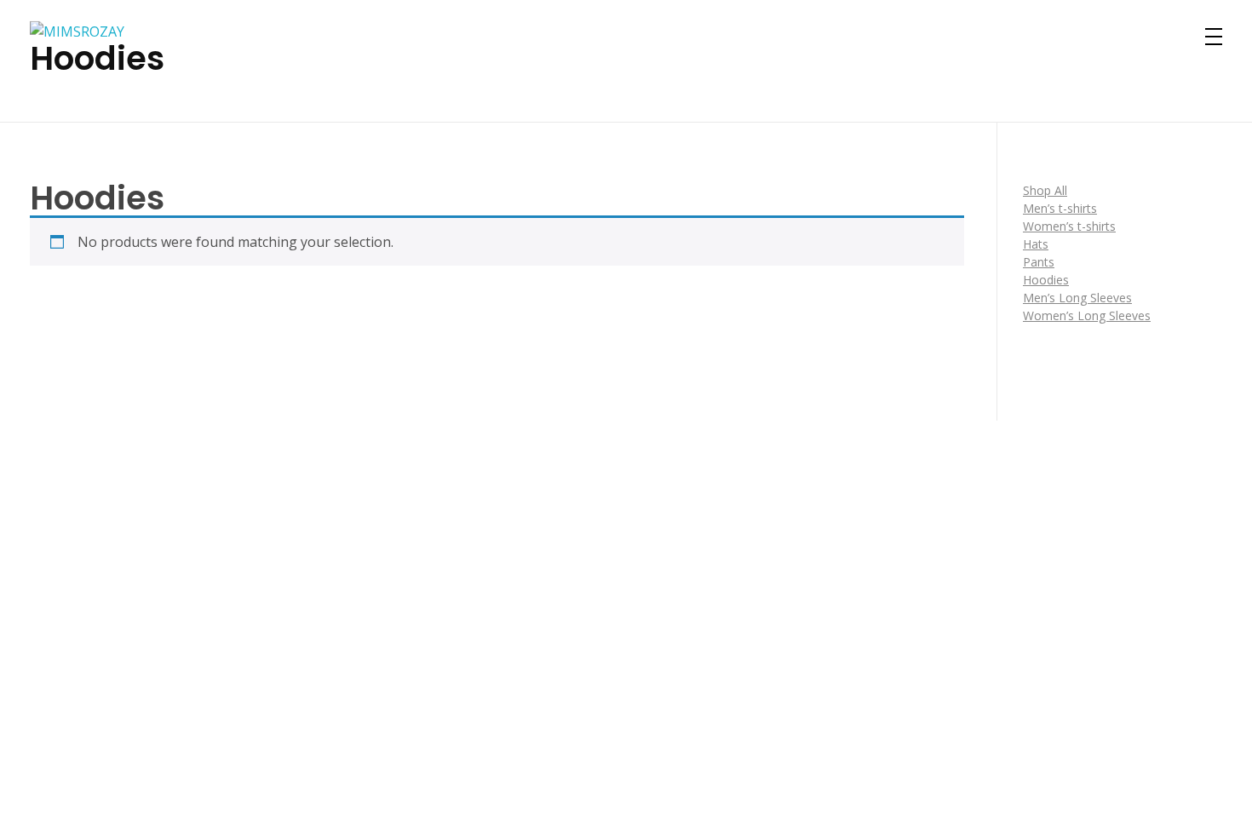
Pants (1038, 262)
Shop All (1045, 190)
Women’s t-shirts (1069, 226)
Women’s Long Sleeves (1087, 315)
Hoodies (1046, 280)
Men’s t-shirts (1060, 208)
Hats (1035, 244)
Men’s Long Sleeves (1077, 297)
